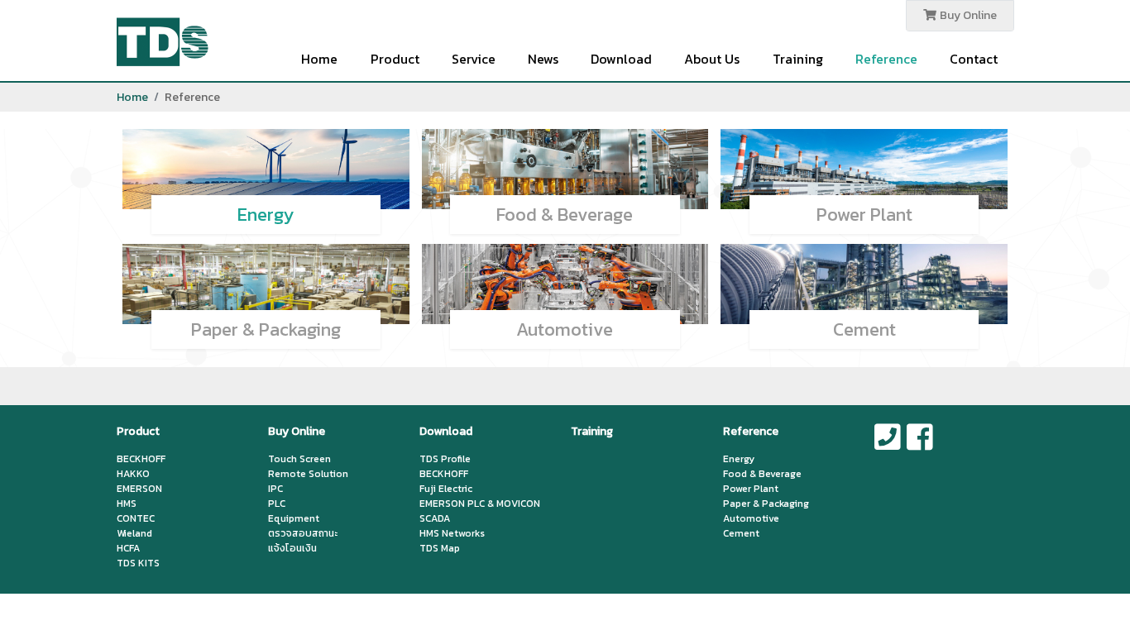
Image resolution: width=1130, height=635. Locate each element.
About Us (712, 59)
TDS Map (439, 548)
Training (798, 59)
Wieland (134, 533)
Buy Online (967, 15)
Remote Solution (308, 473)
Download (621, 59)
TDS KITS (138, 563)
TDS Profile (445, 458)
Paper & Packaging (266, 329)
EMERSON (139, 488)
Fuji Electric (445, 488)
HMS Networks (452, 533)
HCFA (128, 548)
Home (319, 59)
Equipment (293, 518)
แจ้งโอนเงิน (292, 548)
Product (395, 59)
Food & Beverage (564, 214)
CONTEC (136, 518)
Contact (974, 59)
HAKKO (133, 473)
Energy (265, 214)
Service (474, 59)
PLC (276, 503)
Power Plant (864, 214)
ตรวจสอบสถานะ (303, 533)
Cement (864, 329)
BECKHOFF (141, 458)
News (543, 59)
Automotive (564, 329)
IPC (275, 488)
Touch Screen (299, 458)
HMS (126, 503)
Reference (886, 59)
